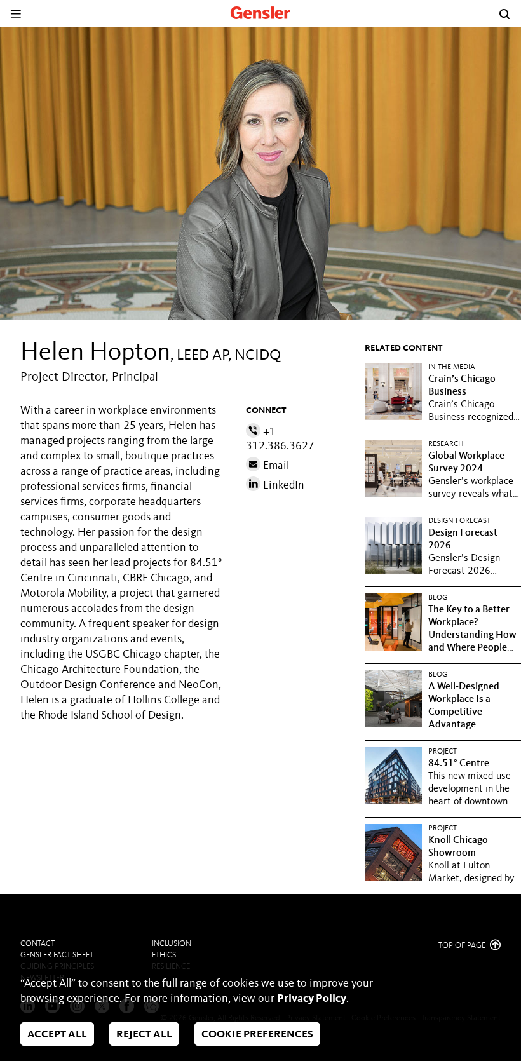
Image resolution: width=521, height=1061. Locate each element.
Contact (37, 944)
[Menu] (16, 13)
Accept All (57, 1034)
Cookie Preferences (257, 1034)
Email (274, 465)
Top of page (462, 946)
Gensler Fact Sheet (56, 955)
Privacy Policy (311, 998)
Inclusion (171, 944)
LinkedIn (282, 485)
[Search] (504, 14)
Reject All (144, 1034)
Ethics (164, 955)
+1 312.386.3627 (280, 439)
